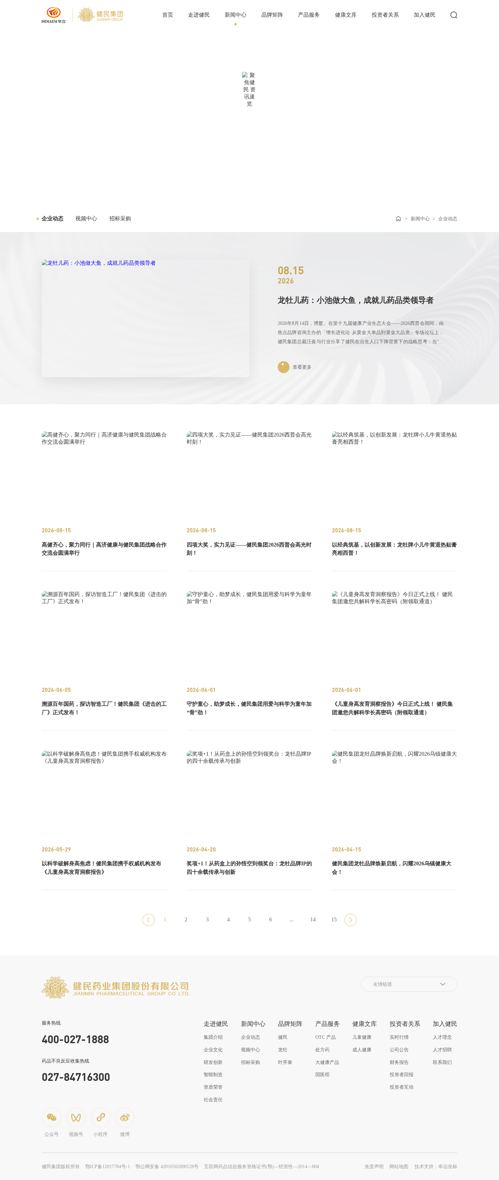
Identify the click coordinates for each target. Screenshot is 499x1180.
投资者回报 (401, 1074)
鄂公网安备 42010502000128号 (167, 1166)
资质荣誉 (213, 1087)
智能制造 (213, 1074)
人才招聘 (442, 1049)
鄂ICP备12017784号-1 (107, 1166)
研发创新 (213, 1062)
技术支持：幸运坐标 (435, 1166)
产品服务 (309, 15)
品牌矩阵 (272, 15)
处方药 (322, 1049)
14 (313, 919)
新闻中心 (235, 15)
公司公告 (399, 1049)
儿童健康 (361, 1037)
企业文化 (213, 1049)
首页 (167, 15)
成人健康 (361, 1049)
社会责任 (213, 1099)
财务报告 (399, 1062)
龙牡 (283, 1049)
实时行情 (399, 1037)
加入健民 (425, 15)
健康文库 (346, 15)
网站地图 (398, 1166)
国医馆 (322, 1074)
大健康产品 (327, 1062)
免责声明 (374, 1166)
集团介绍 (213, 1037)
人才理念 (442, 1037)
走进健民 (199, 15)
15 (334, 919)
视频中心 (86, 218)
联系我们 (442, 1062)
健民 (283, 1037)
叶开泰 (285, 1062)
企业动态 (52, 218)
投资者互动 (401, 1087)
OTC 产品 (325, 1037)
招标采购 (120, 218)
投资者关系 (385, 15)
